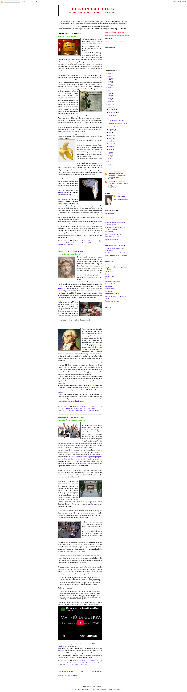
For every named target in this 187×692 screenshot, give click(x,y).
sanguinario (80, 410)
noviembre (112, 112)
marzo (111, 144)
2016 (109, 93)
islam (60, 664)
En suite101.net (110, 213)
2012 (109, 104)
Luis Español (121, 196)
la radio (94, 511)
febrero (111, 146)
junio (111, 135)
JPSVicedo (108, 291)
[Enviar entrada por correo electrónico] (100, 240)
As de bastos (109, 271)
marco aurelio (81, 408)
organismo (62, 244)
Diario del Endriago (111, 279)
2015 (109, 96)
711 (67, 662)
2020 (109, 82)
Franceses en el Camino (113, 234)
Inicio (81, 671)
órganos (70, 244)
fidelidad (81, 242)
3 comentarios (92, 240)
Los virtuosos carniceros (69, 254)
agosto (111, 130)
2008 (109, 158)
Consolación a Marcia (75, 401)
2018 (109, 87)
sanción (83, 664)
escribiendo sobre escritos (117, 182)
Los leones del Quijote (112, 236)
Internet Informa (110, 289)
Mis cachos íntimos (67, 36)
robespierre (63, 410)
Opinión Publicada (93, 9)
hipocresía (70, 408)
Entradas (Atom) (72, 675)
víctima (88, 410)
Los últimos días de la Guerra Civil (116, 253)
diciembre (112, 110)
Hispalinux (108, 286)
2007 (109, 161)
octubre (111, 115)
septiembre (113, 127)
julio (110, 132)
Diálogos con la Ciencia (112, 281)
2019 (109, 85)
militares (76, 664)
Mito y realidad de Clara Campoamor (116, 255)
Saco (107, 298)
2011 (109, 107)
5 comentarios (92, 406)
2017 (109, 90)
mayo (111, 138)
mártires (91, 408)
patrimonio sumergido (115, 173)
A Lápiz (107, 264)
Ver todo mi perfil (121, 199)
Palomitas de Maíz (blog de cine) (115, 296)
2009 (109, 156)
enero (111, 149)
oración (60, 646)
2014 (109, 99)
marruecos (67, 664)
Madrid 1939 (109, 232)
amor (75, 242)
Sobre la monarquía (111, 239)
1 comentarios (92, 660)
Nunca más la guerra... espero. (72, 420)
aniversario (74, 662)
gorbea (89, 662)
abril (110, 141)
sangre (71, 410)
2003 (109, 164)
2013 (109, 101)
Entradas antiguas (96, 671)
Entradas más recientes (65, 671)
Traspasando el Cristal (112, 301)
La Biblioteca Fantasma (112, 294)
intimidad (89, 242)
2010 (109, 153)
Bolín (107, 274)
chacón (82, 662)
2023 (109, 76)
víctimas (95, 410)
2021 (109, 79)
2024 (109, 73)
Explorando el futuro (111, 284)
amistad (69, 242)
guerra (96, 662)
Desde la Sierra (110, 276)
